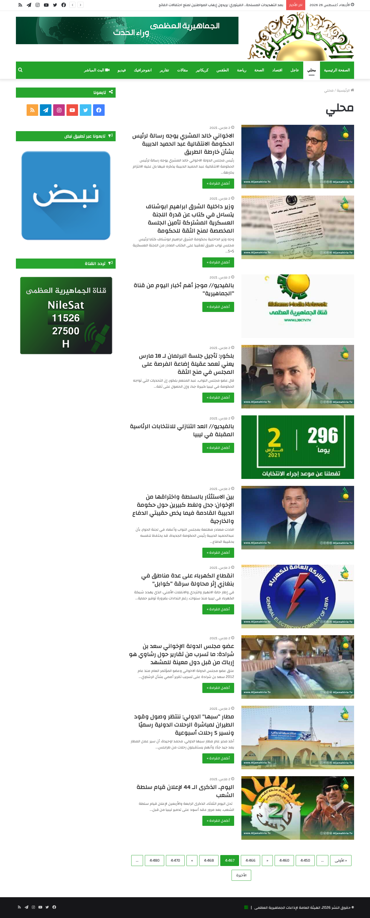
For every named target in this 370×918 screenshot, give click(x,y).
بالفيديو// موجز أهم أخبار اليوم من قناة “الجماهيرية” (184, 289)
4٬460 (284, 860)
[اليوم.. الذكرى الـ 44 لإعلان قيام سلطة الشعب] (297, 808)
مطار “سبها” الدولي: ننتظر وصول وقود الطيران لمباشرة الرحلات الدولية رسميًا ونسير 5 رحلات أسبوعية (184, 724)
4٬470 (175, 860)
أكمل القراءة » (218, 183)
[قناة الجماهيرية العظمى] (300, 36)
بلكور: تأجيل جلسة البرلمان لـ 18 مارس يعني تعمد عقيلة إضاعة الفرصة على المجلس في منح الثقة (186, 363)
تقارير (164, 70)
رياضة (241, 70)
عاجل (295, 70)
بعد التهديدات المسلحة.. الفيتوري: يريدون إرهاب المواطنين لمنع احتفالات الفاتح (221, 4)
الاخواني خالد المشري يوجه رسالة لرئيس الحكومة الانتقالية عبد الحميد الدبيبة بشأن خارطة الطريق (183, 143)
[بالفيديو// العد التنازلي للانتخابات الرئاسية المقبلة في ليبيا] (297, 447)
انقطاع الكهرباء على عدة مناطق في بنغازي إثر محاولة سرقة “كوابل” (187, 579)
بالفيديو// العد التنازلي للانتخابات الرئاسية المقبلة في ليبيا (182, 430)
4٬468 (209, 860)
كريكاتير (202, 70)
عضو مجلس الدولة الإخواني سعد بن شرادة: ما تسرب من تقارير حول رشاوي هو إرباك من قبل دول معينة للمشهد (181, 654)
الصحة (259, 70)
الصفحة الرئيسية (337, 70)
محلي (311, 70)
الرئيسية (344, 90)
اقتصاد (277, 70)
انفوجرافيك (143, 70)
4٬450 (305, 860)
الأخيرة (241, 875)
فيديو (122, 70)
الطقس (223, 70)
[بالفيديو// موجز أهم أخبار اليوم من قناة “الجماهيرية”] (297, 306)
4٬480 (154, 860)
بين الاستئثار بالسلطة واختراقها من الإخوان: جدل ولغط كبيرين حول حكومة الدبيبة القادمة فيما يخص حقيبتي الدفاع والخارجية (183, 508)
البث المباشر (94, 70)
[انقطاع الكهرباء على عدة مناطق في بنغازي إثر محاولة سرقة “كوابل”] (297, 596)
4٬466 (250, 860)
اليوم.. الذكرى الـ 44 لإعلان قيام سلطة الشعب (185, 791)
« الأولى (341, 860)
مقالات (182, 70)
